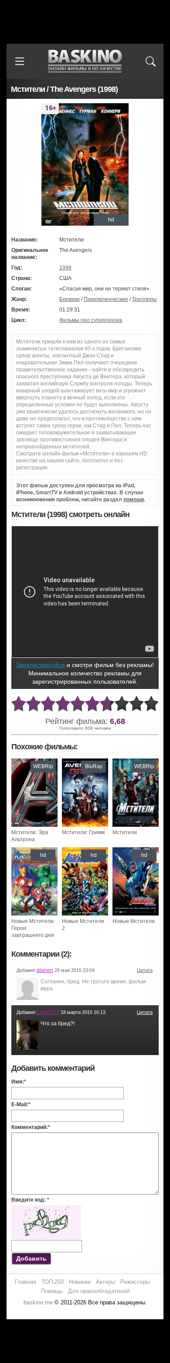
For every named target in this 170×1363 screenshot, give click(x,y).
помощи (133, 499)
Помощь (52, 1291)
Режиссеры (135, 1282)
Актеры (105, 1282)
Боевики (69, 299)
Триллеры (144, 299)
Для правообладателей (98, 1291)
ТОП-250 (52, 1282)
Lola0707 (48, 1012)
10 (151, 704)
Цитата (145, 970)
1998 (65, 268)
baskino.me (38, 1302)
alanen (45, 970)
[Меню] (19, 61)
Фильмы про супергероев (90, 320)
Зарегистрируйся (40, 664)
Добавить (31, 1258)
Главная (25, 1282)
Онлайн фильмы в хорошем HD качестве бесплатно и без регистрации (85, 61)
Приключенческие (106, 299)
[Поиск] (150, 61)
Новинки (80, 1282)
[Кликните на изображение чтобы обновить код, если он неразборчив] (46, 1209)
